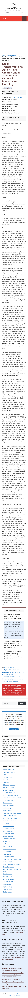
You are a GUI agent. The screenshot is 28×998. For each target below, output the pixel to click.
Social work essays (8, 879)
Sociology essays (8, 881)
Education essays (8, 790)
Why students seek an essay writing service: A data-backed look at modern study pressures (13, 975)
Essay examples (17, 97)
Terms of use (11, 995)
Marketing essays (8, 836)
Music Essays (7, 851)
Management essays (9, 833)
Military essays (7, 846)
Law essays (6, 823)
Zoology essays (7, 892)
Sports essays (7, 884)
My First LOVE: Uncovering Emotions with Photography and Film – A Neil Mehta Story (13, 672)
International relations (9, 821)
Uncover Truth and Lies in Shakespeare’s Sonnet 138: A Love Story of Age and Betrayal (12, 679)
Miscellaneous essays (9, 849)
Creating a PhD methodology (11, 979)
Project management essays (11, 864)
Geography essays (8, 805)
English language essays (10, 795)
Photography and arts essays (12, 859)
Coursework (6, 782)
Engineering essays (9, 792)
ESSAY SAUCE (14, 9)
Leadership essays (8, 826)
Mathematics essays (9, 838)
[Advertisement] (14, 39)
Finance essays (7, 803)
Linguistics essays (8, 828)
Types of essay (7, 887)
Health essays (7, 808)
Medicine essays (8, 844)
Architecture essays (9, 772)
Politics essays (7, 862)
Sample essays (7, 874)
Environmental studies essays (12, 798)
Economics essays (8, 787)
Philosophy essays (8, 856)
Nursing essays (7, 854)
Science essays (7, 876)
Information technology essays (12, 818)
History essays (7, 810)
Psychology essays (8, 867)
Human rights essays (9, 815)
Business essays (8, 777)
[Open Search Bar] (24, 18)
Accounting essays (8, 769)
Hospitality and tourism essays (12, 813)
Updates (18, 995)
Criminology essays (9, 785)
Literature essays (8, 831)
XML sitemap (20, 994)
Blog (4, 774)
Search (22, 703)
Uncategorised (7, 889)
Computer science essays (10, 780)
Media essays (7, 841)
